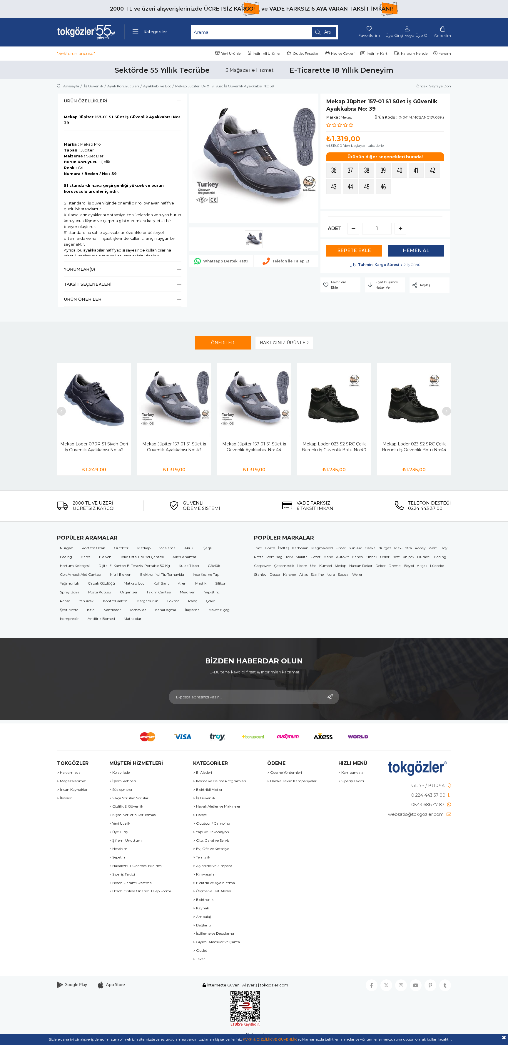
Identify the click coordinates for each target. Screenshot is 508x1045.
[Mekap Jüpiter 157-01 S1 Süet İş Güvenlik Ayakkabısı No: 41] (417, 171)
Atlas (303, 574)
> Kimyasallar (204, 874)
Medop (340, 565)
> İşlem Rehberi (122, 781)
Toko (258, 548)
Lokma (173, 601)
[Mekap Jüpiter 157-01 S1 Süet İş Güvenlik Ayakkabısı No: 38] (367, 171)
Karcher (289, 574)
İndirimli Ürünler (267, 53)
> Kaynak (201, 908)
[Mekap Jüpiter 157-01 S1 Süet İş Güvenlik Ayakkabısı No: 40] (400, 171)
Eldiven (105, 557)
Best (396, 557)
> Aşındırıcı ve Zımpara (212, 866)
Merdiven (187, 592)
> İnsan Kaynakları (72, 790)
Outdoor (121, 548)
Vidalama (167, 548)
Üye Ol (421, 35)
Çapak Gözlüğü (101, 583)
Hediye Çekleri (343, 53)
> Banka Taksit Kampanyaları (292, 781)
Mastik (200, 583)
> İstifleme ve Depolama (213, 933)
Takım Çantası (158, 592)
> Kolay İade (119, 773)
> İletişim (65, 798)
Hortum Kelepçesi (75, 565)
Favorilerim (369, 35)
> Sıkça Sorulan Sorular (128, 798)
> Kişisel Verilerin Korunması (132, 815)
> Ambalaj (202, 917)
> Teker (199, 959)
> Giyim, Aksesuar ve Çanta (216, 942)
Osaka (370, 548)
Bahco (357, 557)
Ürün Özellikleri (85, 101)
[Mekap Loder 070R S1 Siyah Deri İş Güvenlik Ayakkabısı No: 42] (94, 400)
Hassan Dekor (360, 565)
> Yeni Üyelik (119, 823)
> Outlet (200, 951)
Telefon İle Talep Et (290, 261)
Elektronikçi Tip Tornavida (162, 574)
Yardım (445, 53)
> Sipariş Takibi (122, 874)
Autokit (342, 557)
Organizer (129, 592)
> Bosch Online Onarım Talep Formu (140, 891)
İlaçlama (192, 610)
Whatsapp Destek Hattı (225, 261)
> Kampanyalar (351, 773)
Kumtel (325, 565)
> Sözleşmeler (121, 790)
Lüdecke (437, 565)
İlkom (302, 565)
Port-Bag (274, 557)
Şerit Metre (69, 610)
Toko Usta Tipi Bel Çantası (142, 557)
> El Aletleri (202, 773)
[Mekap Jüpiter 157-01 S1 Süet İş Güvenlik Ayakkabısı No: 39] (384, 171)
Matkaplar (132, 618)
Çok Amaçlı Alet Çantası (80, 574)
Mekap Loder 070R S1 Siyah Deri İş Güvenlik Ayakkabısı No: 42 (94, 446)
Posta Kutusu (99, 592)
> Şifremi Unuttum (125, 840)
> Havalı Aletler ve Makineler (216, 806)
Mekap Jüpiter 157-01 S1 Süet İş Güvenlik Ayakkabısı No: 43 (174, 446)
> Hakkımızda (69, 773)
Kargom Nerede (414, 53)
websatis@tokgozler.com (416, 814)
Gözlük (214, 565)
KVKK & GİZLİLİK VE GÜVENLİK (270, 1039)
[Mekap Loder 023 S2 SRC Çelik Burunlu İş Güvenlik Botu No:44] (414, 400)
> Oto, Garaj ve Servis (211, 840)
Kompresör (69, 618)
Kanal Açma (165, 610)
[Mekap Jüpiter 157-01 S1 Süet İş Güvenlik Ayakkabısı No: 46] (384, 187)
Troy (443, 548)
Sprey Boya (69, 592)
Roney (420, 548)
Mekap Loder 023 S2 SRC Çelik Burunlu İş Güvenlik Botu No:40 (334, 446)
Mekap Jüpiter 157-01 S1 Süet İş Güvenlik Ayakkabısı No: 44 (254, 446)
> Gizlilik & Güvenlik (126, 806)
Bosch (270, 548)
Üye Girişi (394, 35)
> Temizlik (201, 857)
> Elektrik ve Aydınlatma (214, 883)
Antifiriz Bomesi (101, 618)
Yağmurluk (69, 583)
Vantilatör (112, 610)
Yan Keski (86, 601)
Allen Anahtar (184, 557)
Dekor (380, 565)
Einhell (371, 557)
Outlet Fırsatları (306, 53)
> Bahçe (200, 815)
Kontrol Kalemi (115, 601)
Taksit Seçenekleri (87, 284)
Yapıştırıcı (212, 592)
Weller (357, 574)
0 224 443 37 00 (428, 795)
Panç (192, 601)
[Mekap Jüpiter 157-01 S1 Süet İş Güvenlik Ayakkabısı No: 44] (351, 187)
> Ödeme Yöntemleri (284, 773)
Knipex (408, 557)
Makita (302, 557)
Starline (317, 574)
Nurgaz (66, 548)
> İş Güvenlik (204, 798)
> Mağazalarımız (71, 781)
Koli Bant (161, 583)
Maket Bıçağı (219, 610)
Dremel (395, 565)
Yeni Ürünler (231, 53)
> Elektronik (203, 900)
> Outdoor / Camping (211, 823)
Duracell (424, 557)
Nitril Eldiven (120, 574)
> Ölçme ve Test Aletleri (212, 891)
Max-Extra (403, 548)
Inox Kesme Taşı (206, 574)
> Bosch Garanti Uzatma (130, 883)
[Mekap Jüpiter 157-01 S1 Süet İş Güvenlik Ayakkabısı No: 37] (351, 171)
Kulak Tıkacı (189, 565)
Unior (385, 557)
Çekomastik (284, 565)
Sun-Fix (355, 548)
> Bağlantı (202, 925)
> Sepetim (117, 857)
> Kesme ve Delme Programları (219, 781)
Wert (433, 548)
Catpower (262, 565)
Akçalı (422, 565)
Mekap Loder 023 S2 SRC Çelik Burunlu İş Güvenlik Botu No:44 (414, 446)
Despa (275, 574)
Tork (289, 557)
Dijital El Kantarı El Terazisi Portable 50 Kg (134, 565)
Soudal (343, 574)
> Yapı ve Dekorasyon (211, 832)
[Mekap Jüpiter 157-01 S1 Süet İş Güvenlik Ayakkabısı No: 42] (433, 171)
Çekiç (210, 601)
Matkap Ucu (134, 583)
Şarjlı (207, 548)
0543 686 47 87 (427, 804)
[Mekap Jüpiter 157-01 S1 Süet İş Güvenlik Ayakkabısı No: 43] (334, 187)
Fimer (341, 548)
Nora (331, 574)
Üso (313, 565)
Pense (65, 601)
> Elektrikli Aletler (208, 790)
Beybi (409, 565)
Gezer (315, 557)
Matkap (144, 548)
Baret (85, 557)
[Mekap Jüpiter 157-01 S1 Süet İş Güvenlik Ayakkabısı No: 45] (367, 187)
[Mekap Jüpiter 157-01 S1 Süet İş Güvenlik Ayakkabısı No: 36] (334, 171)
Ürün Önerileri (83, 299)
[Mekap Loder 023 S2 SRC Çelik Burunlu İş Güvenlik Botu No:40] (334, 400)
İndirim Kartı (377, 53)
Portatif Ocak (93, 548)
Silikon (220, 583)
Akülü (189, 548)
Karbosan (300, 548)
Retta (258, 557)
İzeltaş (283, 548)
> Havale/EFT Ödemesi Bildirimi (136, 866)
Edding (66, 557)
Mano (328, 557)
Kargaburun (147, 601)
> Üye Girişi (118, 832)
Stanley (260, 574)
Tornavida (138, 610)
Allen (182, 583)
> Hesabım (118, 849)
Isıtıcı (91, 610)
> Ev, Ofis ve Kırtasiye (211, 849)
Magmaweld (322, 548)
